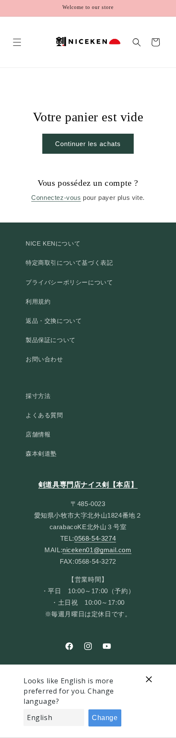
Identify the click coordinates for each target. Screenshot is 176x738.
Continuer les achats (88, 143)
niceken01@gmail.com (96, 550)
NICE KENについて (53, 243)
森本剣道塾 (41, 453)
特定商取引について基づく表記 (69, 262)
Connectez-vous (56, 197)
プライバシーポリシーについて (69, 282)
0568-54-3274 (95, 538)
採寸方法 (38, 395)
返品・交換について (54, 320)
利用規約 (38, 301)
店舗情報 (38, 434)
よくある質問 (44, 415)
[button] (17, 42)
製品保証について (51, 340)
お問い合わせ (44, 359)
